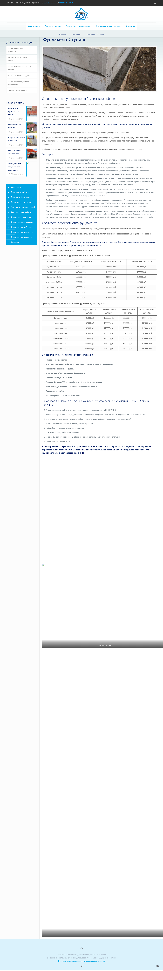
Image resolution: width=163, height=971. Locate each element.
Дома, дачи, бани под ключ (22, 197)
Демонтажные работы (17, 91)
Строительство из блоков (21, 227)
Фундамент (76, 34)
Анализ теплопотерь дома (19, 76)
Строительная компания (21, 217)
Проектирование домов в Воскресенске (18, 83)
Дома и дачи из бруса (20, 192)
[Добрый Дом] (81, 14)
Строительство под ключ (21, 237)
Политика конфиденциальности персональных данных (81, 961)
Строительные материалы (22, 222)
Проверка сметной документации (15, 50)
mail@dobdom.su (66, 3)
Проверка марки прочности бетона (19, 68)
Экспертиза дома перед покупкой (18, 59)
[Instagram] (155, 3)
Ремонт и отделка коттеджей (23, 207)
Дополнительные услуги (21, 202)
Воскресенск (16, 187)
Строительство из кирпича (22, 232)
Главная (62, 34)
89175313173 (49, 3)
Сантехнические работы (21, 212)
